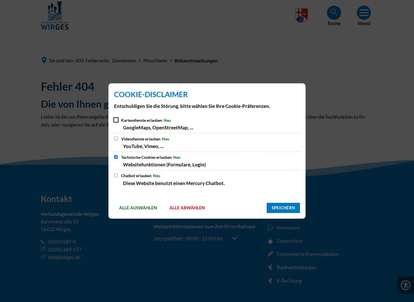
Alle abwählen (187, 207)
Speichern (283, 207)
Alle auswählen (138, 207)
